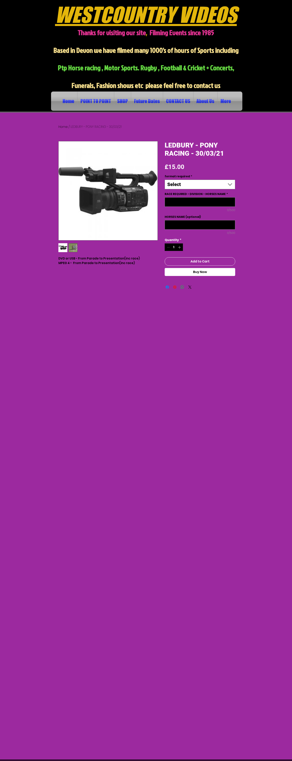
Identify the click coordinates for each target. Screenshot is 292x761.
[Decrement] (168, 247)
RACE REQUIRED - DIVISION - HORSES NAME (196, 194)
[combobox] (200, 184)
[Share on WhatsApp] (182, 287)
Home (63, 126)
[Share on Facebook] (167, 287)
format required (178, 176)
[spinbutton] (174, 247)
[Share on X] (190, 287)
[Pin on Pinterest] (174, 287)
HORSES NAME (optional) (183, 217)
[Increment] (180, 247)
